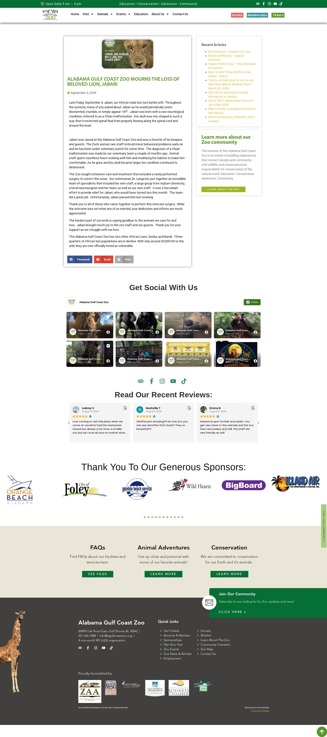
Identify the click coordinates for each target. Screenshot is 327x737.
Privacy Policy (256, 711)
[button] (79, 259)
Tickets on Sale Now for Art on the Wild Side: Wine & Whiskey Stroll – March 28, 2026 (230, 84)
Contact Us (180, 14)
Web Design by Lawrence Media (257, 708)
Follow (254, 302)
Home (75, 14)
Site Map (266, 711)
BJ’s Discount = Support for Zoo (229, 51)
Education (141, 14)
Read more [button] (206, 437)
